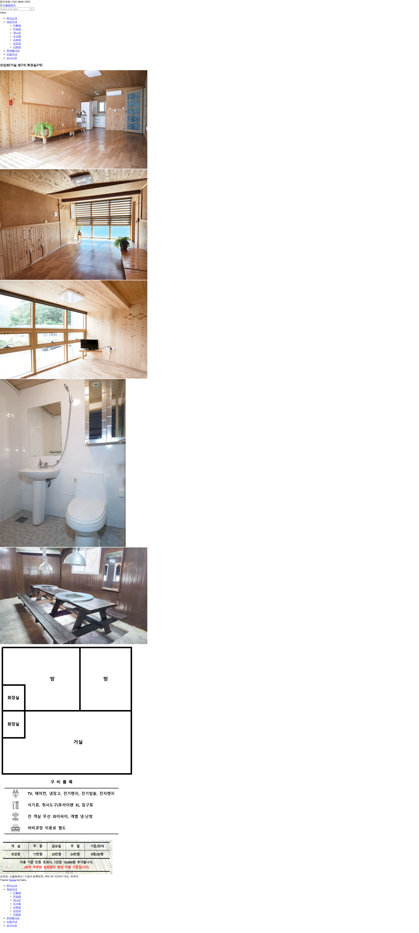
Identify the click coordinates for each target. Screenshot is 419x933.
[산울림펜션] (8, 5)
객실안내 (12, 21)
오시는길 (12, 57)
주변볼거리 (13, 50)
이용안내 (12, 54)
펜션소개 (12, 18)
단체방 (17, 47)
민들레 (17, 25)
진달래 (17, 28)
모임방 (17, 43)
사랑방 (17, 39)
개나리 (17, 32)
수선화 (17, 36)
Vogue (12, 879)
